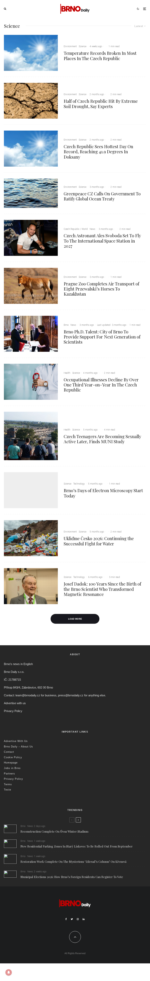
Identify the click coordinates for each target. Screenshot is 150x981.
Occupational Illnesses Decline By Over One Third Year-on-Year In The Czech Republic (101, 385)
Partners (9, 773)
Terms (8, 784)
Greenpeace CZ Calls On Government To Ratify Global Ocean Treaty (102, 196)
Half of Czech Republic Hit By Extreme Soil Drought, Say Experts (101, 103)
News (92, 229)
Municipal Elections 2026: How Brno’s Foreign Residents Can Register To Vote (72, 877)
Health (67, 373)
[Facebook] (66, 919)
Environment (70, 46)
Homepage (11, 762)
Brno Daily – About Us (18, 746)
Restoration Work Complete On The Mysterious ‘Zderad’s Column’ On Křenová (73, 861)
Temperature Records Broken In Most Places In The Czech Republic (100, 56)
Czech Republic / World (76, 229)
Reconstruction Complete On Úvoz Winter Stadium (54, 831)
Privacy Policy (13, 711)
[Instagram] (78, 919)
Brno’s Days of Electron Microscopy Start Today (103, 493)
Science (82, 46)
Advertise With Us (16, 741)
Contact (9, 751)
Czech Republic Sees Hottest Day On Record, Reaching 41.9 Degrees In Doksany (98, 151)
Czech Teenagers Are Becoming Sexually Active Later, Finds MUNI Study (102, 439)
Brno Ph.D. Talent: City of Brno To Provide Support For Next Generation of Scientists (102, 337)
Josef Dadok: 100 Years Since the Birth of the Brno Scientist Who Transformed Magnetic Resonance (102, 589)
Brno (66, 325)
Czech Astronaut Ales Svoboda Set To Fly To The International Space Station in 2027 (102, 240)
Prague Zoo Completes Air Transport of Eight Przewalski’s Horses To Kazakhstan (101, 289)
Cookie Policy (13, 757)
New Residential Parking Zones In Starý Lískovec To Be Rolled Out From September (77, 846)
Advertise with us (15, 703)
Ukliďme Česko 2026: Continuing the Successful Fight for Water (99, 541)
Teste (7, 789)
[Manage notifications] (8, 972)
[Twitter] (72, 919)
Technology (79, 483)
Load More (75, 619)
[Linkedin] (84, 919)
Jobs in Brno (12, 768)
